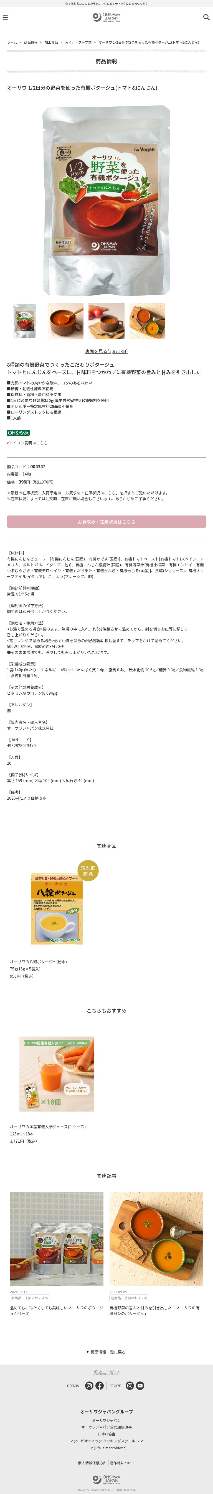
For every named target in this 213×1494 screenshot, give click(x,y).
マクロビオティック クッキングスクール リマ (106, 1441)
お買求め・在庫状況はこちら (106, 521)
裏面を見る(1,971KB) (106, 351)
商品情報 (30, 42)
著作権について (122, 1462)
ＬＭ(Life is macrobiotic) (106, 1448)
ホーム (12, 42)
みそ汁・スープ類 (78, 42)
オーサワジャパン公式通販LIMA (106, 1427)
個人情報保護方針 (92, 1462)
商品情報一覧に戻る (108, 1352)
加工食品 (51, 42)
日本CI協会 (106, 1434)
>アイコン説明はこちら (27, 443)
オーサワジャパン (106, 1420)
